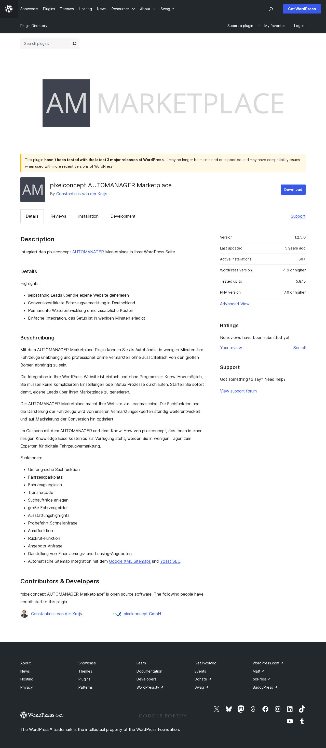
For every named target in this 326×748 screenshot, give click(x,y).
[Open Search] (271, 9)
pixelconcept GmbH (142, 613)
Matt (259, 671)
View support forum (238, 390)
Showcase (87, 663)
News (25, 671)
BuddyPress (265, 687)
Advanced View (235, 303)
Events (200, 671)
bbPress (262, 679)
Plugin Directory (33, 25)
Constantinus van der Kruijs (81, 193)
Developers (146, 679)
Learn (141, 663)
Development (123, 216)
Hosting (26, 679)
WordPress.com (268, 663)
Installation (88, 216)
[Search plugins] (74, 43)
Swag (201, 687)
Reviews (58, 216)
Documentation (149, 671)
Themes (85, 671)
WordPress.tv (150, 687)
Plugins (84, 679)
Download (293, 189)
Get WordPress (302, 9)
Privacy (26, 687)
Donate (203, 679)
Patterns (85, 687)
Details (32, 216)
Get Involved (205, 663)
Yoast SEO (170, 561)
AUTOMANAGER (88, 251)
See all (299, 347)
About (25, 663)
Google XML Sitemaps (130, 561)
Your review (231, 347)
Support (298, 216)
